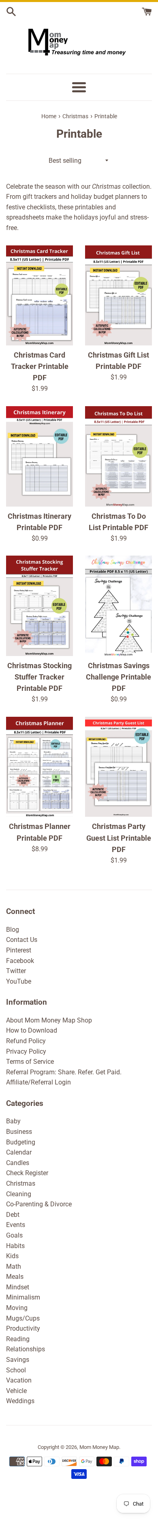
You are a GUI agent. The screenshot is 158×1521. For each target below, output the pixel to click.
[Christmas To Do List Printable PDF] (118, 456)
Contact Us (21, 940)
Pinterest (18, 950)
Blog (12, 929)
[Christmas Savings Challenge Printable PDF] (118, 606)
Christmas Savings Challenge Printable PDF (118, 677)
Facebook (20, 961)
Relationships (25, 1349)
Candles (17, 1163)
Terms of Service (30, 1061)
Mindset (17, 1287)
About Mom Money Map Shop (49, 1020)
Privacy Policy (26, 1051)
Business (19, 1131)
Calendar (19, 1152)
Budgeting (20, 1142)
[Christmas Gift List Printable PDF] (118, 295)
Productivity (23, 1328)
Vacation (19, 1380)
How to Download (31, 1030)
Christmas (20, 1183)
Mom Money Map (99, 1447)
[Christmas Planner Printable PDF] (39, 767)
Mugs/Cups (23, 1318)
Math (13, 1266)
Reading (18, 1339)
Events (15, 1225)
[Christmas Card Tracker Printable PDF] (39, 295)
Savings (17, 1359)
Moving (17, 1308)
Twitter (16, 971)
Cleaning (18, 1194)
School (16, 1370)
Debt (12, 1215)
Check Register (27, 1173)
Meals (14, 1276)
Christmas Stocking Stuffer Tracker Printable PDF (39, 677)
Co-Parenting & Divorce (39, 1204)
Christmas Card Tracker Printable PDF (39, 366)
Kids (12, 1256)
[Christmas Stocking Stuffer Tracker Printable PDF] (39, 606)
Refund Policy (26, 1041)
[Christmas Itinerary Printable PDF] (39, 456)
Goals (14, 1235)
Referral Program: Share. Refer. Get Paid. (64, 1072)
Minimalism (23, 1297)
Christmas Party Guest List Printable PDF (118, 837)
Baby (13, 1121)
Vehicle (16, 1391)
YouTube (18, 981)
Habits (15, 1246)
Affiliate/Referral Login (38, 1082)
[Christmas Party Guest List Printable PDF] (118, 767)
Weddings (20, 1401)
